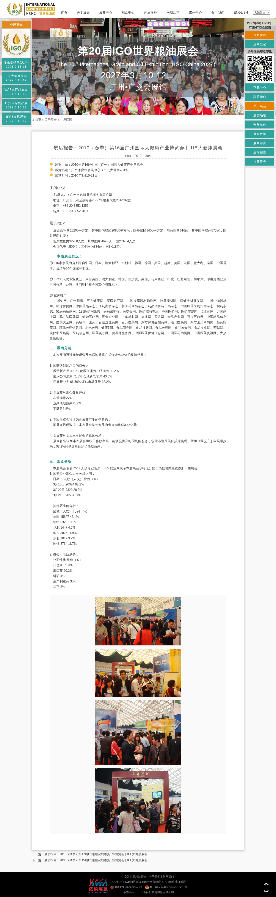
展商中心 (105, 12)
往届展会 (259, 161)
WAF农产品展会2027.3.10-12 (16, 91)
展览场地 (259, 115)
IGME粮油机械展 (175, 881)
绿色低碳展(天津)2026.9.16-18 (16, 64)
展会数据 (259, 134)
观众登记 (259, 44)
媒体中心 (195, 12)
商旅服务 (150, 12)
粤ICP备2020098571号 (128, 887)
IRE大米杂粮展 (151, 881)
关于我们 (217, 12)
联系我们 (168, 876)
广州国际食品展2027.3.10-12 (16, 105)
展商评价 (259, 143)
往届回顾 (66, 119)
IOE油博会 (131, 881)
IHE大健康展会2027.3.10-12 (16, 78)
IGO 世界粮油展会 (135, 876)
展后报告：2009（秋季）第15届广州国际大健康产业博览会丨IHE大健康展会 (95, 860)
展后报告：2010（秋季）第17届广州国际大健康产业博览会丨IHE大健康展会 (95, 854)
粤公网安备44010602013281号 (168, 887)
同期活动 (172, 12)
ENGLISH (241, 12)
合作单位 (259, 124)
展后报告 (259, 152)
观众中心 (128, 12)
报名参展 (259, 35)
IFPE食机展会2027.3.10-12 (16, 119)
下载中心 (259, 87)
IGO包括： (118, 881)
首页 (64, 12)
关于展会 (83, 12)
